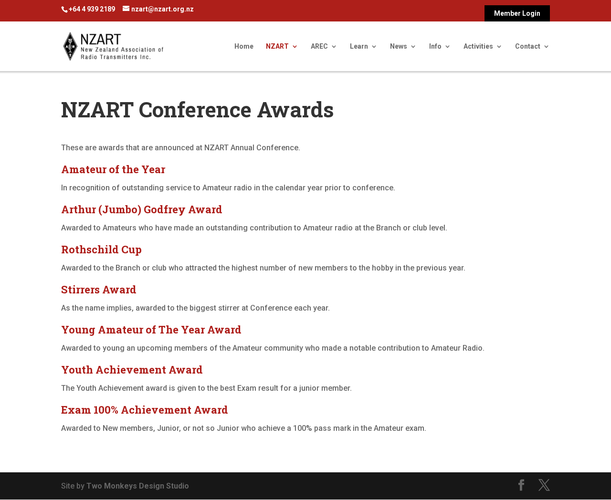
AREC (319, 46)
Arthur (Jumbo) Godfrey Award (141, 209)
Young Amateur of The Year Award (151, 329)
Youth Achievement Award (132, 369)
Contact (527, 46)
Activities (478, 46)
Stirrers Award (99, 289)
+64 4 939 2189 (92, 9)
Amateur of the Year (113, 169)
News (398, 46)
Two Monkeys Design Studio (137, 485)
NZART (277, 46)
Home (243, 46)
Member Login (517, 13)
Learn (359, 46)
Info (435, 46)
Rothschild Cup (101, 249)
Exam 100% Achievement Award (144, 410)
